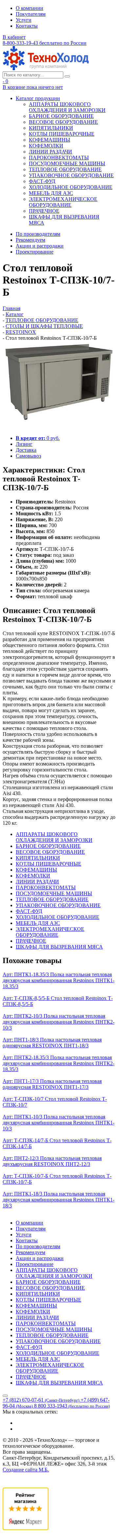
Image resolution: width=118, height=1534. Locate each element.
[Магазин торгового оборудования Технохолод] (46, 68)
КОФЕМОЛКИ (46, 145)
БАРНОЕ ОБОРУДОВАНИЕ (61, 116)
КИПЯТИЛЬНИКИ (51, 128)
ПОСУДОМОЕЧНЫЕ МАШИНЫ (67, 163)
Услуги (23, 20)
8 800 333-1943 (72, 1406)
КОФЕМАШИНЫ (49, 140)
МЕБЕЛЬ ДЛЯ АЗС (51, 193)
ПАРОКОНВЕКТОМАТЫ (59, 157)
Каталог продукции (38, 98)
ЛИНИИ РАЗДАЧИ (50, 151)
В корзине (33, 87)
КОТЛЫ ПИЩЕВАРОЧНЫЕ (61, 134)
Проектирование (34, 252)
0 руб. (38, 438)
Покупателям (31, 14)
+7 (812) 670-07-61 (41, 1400)
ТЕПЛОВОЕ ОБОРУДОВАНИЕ (65, 169)
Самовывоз (28, 456)
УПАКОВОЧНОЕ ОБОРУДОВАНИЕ (71, 175)
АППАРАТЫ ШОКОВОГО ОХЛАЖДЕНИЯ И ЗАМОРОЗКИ (67, 107)
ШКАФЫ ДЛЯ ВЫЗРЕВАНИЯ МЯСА (59, 947)
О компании (29, 8)
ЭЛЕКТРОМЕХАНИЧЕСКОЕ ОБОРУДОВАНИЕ (63, 202)
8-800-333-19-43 (45, 43)
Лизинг (24, 444)
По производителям (38, 234)
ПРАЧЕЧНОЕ (44, 211)
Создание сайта (26, 1469)
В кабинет (14, 37)
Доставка (26, 450)
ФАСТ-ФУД (42, 181)
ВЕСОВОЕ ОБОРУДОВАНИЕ (63, 122)
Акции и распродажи (40, 246)
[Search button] (67, 76)
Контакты (27, 26)
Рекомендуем (30, 240)
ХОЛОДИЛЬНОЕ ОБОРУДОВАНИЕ (70, 187)
